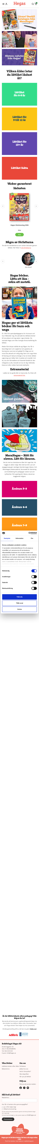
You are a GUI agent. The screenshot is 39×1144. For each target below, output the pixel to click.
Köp (19, 234)
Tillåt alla (19, 597)
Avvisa (19, 609)
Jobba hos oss (24, 1069)
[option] (19, 214)
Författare (23, 1066)
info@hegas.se (11, 1053)
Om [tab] (32, 538)
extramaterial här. (19, 375)
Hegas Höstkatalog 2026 (19, 225)
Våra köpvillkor (24, 1074)
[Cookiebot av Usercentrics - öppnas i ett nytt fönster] (28, 533)
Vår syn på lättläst (25, 1076)
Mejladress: (5, 1097)
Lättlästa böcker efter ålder (10, 1066)
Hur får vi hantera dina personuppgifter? (15, 1104)
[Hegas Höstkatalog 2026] (12, 194)
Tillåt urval (19, 603)
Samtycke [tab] (7, 538)
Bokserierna (5, 1069)
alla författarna (26, 248)
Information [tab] (19, 538)
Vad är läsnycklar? (25, 1071)
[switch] (34, 576)
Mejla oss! (33, 1029)
